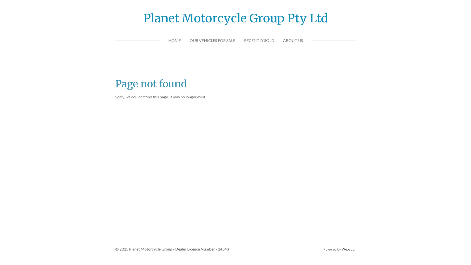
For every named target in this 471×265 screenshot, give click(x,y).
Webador (349, 249)
